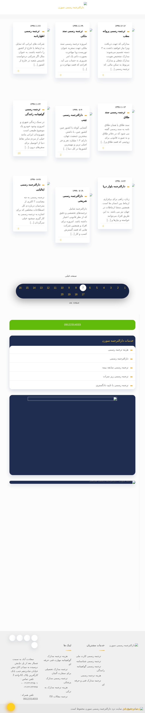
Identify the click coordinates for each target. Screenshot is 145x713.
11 (55, 287)
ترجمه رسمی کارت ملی (88, 656)
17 (83, 294)
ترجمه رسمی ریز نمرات (115, 376)
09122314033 (72, 324)
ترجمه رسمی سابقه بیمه (115, 367)
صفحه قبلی (71, 275)
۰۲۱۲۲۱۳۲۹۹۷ (30, 687)
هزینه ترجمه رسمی (118, 349)
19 (69, 294)
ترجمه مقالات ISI (58, 696)
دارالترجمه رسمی (119, 358)
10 (62, 287)
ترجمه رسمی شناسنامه (88, 661)
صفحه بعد (74, 302)
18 (76, 294)
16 (20, 287)
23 (19, 153)
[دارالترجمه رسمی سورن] (72, 7)
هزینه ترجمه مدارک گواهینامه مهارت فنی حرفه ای (57, 660)
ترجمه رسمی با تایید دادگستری (112, 385)
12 (48, 287)
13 (41, 287)
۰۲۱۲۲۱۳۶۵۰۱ (30, 683)
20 (62, 294)
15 (27, 287)
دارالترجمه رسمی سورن (98, 708)
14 (34, 287)
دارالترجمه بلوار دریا (114, 186)
